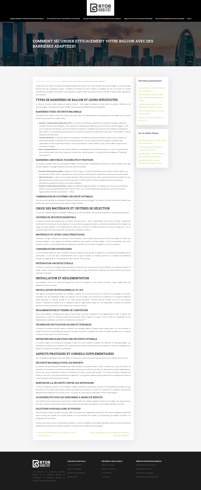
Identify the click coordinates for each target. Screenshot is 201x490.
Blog (189, 19)
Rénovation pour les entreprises (138, 19)
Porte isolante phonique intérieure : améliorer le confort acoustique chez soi (56, 434)
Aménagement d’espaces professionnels (27, 19)
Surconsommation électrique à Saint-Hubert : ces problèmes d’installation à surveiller (151, 97)
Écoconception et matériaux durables (63, 19)
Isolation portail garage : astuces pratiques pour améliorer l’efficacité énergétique (109, 434)
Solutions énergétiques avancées (169, 19)
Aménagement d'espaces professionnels (49, 81)
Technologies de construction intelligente (102, 19)
